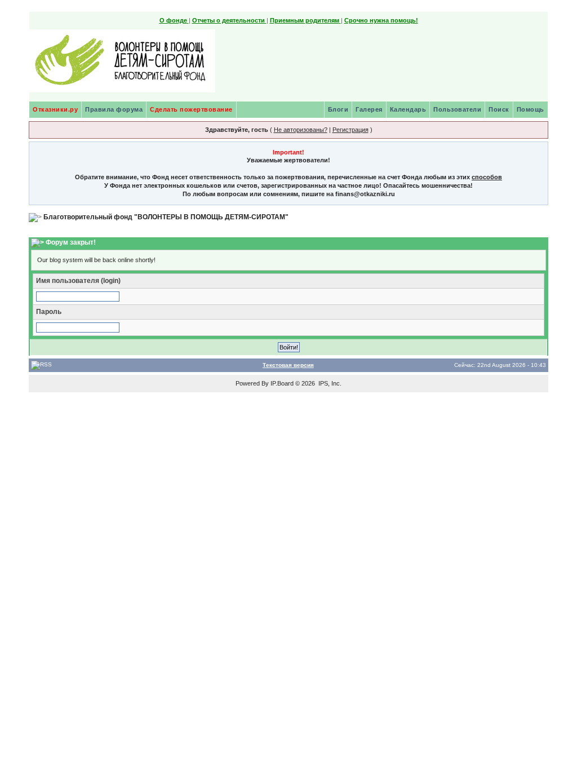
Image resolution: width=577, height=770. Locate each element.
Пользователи (457, 109)
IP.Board (282, 383)
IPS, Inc (329, 383)
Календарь (408, 109)
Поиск (499, 109)
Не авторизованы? (300, 129)
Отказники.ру (55, 109)
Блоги (338, 109)
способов (487, 177)
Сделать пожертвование (191, 109)
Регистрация (350, 129)
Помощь (530, 109)
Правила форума (114, 109)
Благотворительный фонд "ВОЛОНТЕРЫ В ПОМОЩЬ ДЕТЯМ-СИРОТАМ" (165, 217)
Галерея (369, 109)
